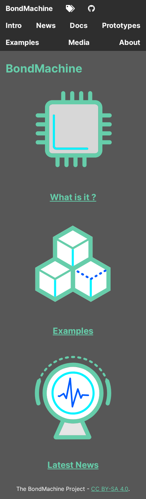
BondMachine (29, 8)
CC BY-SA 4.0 (109, 488)
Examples (22, 42)
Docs (79, 25)
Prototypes (121, 25)
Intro (14, 25)
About (129, 42)
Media (79, 42)
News (46, 25)
